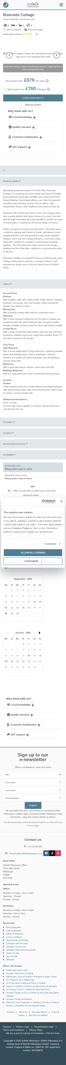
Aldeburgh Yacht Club (16, 970)
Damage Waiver (39, 1012)
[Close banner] (61, 501)
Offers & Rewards (14, 933)
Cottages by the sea (16, 946)
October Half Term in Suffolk (19, 973)
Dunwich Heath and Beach (19, 999)
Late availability (13, 930)
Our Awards (11, 956)
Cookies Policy (20, 528)
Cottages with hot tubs (17, 943)
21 (6, 607)
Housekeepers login (44, 1026)
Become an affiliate (38, 1015)
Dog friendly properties (17, 940)
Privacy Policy (48, 822)
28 (6, 613)
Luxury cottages (14, 937)
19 (6, 661)
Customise (50, 543)
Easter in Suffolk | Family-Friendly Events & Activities (31, 986)
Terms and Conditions (13, 1030)
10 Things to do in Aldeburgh (20, 980)
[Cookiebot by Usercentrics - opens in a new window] (42, 502)
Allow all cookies (33, 552)
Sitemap (10, 959)
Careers (7, 1026)
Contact (10, 1012)
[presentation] (9, 55)
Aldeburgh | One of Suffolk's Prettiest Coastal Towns (31, 976)
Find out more (52, 1033)
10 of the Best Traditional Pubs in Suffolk (25, 983)
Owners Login (22, 1026)
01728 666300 (5, 5)
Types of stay (12, 953)
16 (29, 655)
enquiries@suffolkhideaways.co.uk (26, 853)
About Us (23, 1012)
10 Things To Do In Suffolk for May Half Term (28, 989)
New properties (13, 927)
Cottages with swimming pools (20, 950)
